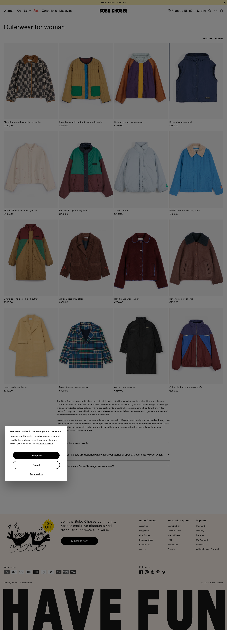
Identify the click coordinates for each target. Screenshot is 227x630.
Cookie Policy (45, 444)
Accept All (36, 455)
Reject (36, 465)
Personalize (36, 474)
